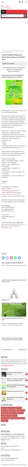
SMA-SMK (11, 407)
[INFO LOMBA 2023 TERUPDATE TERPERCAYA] (6, 7)
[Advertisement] (14, 33)
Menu (3, 11)
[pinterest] (11, 257)
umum (4, 407)
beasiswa (4, 420)
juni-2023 (12, 410)
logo (9, 415)
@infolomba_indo (6, 228)
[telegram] (19, 257)
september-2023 (15, 418)
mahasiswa (20, 410)
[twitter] (7, 257)
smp (3, 415)
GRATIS (4, 183)
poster (20, 413)
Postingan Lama (22, 349)
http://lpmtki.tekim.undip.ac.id (10, 190)
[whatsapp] (15, 257)
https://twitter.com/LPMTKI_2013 (11, 194)
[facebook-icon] (19, 2)
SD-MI (15, 415)
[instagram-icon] (25, 2)
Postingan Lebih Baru (7, 349)
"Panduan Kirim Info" (8, 365)
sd (23, 418)
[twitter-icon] (22, 2)
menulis (4, 410)
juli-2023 (13, 413)
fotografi (5, 413)
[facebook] (3, 257)
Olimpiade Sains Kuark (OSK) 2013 (15, 391)
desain (18, 407)
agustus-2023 (5, 418)
